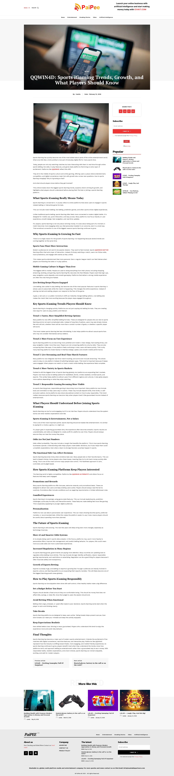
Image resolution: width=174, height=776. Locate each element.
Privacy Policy (133, 135)
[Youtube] (36, 753)
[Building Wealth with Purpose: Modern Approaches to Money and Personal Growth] (117, 160)
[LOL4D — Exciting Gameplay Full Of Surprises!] (117, 176)
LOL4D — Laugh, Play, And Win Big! (131, 184)
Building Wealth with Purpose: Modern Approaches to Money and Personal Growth (131, 160)
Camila (78, 94)
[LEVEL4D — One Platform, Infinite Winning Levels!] (117, 192)
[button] (35, 8)
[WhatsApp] (133, 111)
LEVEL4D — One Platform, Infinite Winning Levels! (131, 192)
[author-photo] (25, 719)
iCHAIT (127, 141)
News (87, 71)
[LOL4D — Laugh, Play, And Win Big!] (117, 184)
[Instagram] (31, 753)
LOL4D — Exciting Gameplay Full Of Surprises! (49, 664)
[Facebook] (120, 111)
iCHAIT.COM (140, 9)
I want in (126, 131)
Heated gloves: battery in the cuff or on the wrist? (90, 664)
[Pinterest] (129, 111)
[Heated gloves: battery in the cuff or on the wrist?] (117, 169)
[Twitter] (125, 111)
